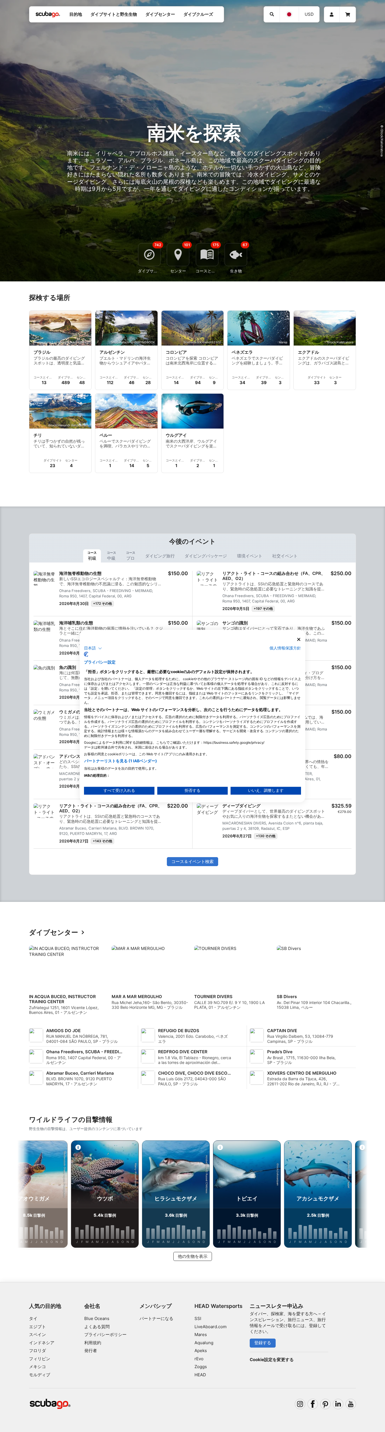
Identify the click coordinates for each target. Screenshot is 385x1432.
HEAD (200, 1374)
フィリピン (39, 1358)
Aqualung (203, 1342)
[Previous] (28, 982)
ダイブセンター (53, 932)
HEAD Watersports (218, 1306)
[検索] (272, 14)
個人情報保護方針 (285, 648)
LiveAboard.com (210, 1326)
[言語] (289, 14)
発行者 (90, 1350)
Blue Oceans (96, 1318)
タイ (33, 1318)
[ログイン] (331, 15)
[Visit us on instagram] (300, 1404)
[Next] (356, 982)
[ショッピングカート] (347, 15)
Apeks (200, 1350)
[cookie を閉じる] (299, 639)
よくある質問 (97, 1326)
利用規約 (92, 1342)
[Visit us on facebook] (312, 1404)
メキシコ (37, 1366)
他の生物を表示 (192, 1256)
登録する (262, 1342)
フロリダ (37, 1350)
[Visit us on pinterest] (325, 1404)
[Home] (48, 14)
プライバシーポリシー (105, 1334)
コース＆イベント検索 (192, 861)
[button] (93, 648)
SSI (197, 1318)
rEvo (198, 1358)
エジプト (37, 1326)
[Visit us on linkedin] (338, 1404)
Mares (200, 1334)
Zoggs (200, 1366)
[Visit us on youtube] (351, 1404)
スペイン (37, 1334)
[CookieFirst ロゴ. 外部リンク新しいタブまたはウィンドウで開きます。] (86, 654)
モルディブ (39, 1374)
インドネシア (41, 1342)
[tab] (92, 556)
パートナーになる (156, 1318)
